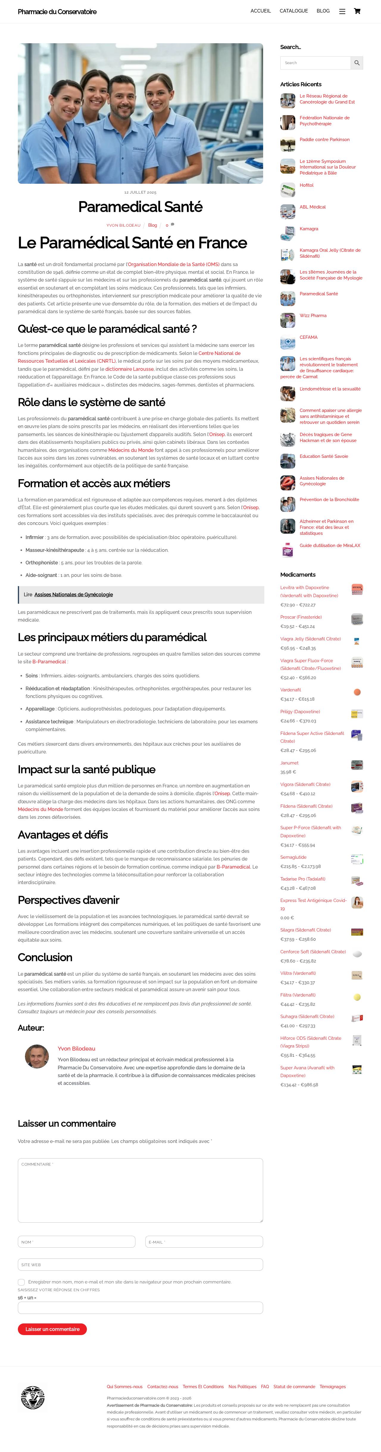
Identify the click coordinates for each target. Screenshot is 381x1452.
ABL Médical (313, 207)
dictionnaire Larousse (129, 369)
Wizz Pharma (313, 315)
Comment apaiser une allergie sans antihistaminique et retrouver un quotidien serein (331, 416)
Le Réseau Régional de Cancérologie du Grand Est (327, 99)
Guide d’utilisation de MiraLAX (330, 545)
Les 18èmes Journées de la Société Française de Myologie (331, 275)
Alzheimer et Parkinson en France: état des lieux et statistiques (327, 527)
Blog (323, 11)
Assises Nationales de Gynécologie (322, 481)
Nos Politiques (243, 1386)
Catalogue (294, 11)
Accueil (261, 11)
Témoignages (333, 1386)
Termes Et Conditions (203, 1386)
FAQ (265, 1386)
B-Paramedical (49, 662)
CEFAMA (309, 337)
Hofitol (306, 185)
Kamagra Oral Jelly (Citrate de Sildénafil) (330, 253)
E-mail (157, 1242)
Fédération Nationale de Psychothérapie (325, 120)
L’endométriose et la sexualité (330, 389)
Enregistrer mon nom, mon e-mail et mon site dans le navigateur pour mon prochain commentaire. (130, 1282)
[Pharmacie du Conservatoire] (33, 1410)
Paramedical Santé (140, 206)
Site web (31, 1265)
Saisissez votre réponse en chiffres (59, 1290)
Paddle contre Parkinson (325, 139)
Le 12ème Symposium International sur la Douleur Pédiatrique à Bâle (328, 167)
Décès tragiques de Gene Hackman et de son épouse (328, 437)
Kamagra (309, 228)
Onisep (217, 434)
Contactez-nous (162, 1386)
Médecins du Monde (131, 450)
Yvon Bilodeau (123, 225)
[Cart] (357, 11)
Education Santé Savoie (324, 456)
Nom (27, 1242)
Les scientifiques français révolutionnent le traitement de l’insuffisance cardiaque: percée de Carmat (319, 367)
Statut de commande (294, 1386)
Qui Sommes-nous (125, 1386)
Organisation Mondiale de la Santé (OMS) (174, 264)
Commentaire (37, 1164)
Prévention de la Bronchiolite (329, 499)
